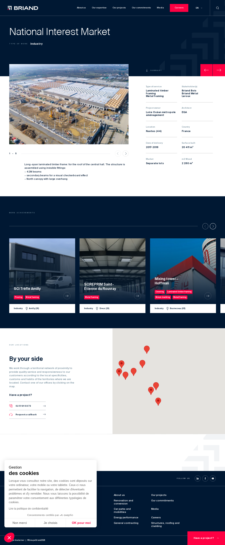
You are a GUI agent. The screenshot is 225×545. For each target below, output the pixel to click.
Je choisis (50, 523)
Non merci (20, 523)
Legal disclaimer (16, 540)
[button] (158, 402)
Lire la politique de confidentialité (28, 508)
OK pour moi (81, 523)
